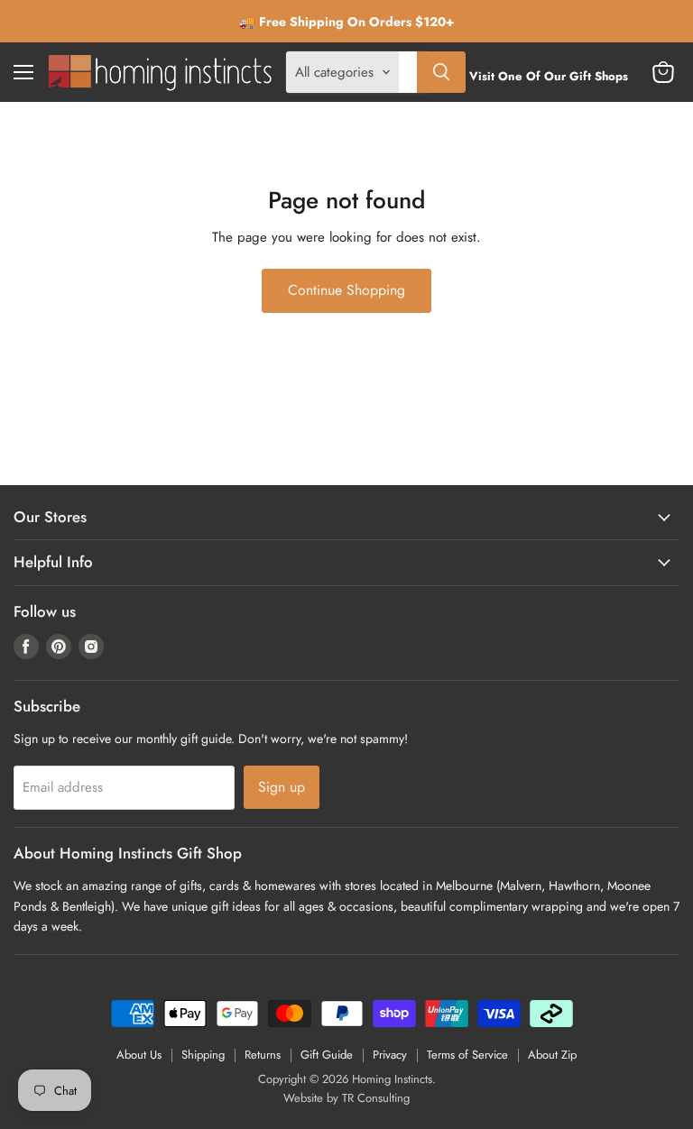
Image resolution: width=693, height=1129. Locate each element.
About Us (139, 1054)
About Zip (552, 1054)
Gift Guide (326, 1054)
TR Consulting (376, 1097)
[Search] (441, 72)
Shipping (203, 1054)
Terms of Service (467, 1054)
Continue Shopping (346, 290)
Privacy (390, 1054)
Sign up (281, 786)
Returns (263, 1054)
